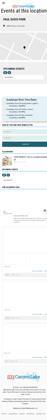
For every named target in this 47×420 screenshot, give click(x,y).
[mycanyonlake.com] (7, 212)
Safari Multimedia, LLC (30, 408)
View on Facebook (37, 271)
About (4, 414)
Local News (12, 414)
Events (22, 414)
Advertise (31, 414)
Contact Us (40, 414)
